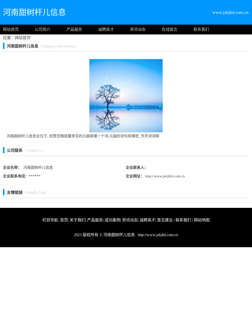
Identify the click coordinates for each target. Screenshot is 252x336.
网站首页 (11, 29)
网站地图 (202, 220)
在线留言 (169, 29)
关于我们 (77, 220)
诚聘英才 (106, 29)
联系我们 (201, 29)
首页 (64, 220)
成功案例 (112, 220)
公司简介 (42, 29)
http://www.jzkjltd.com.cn (164, 176)
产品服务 (74, 29)
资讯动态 (138, 29)
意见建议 (165, 220)
